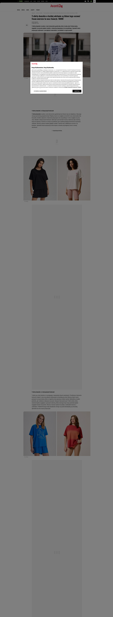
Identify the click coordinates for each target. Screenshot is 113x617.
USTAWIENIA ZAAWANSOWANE (40, 91)
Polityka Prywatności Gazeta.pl (70, 87)
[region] (56, 78)
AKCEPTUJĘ (76, 91)
